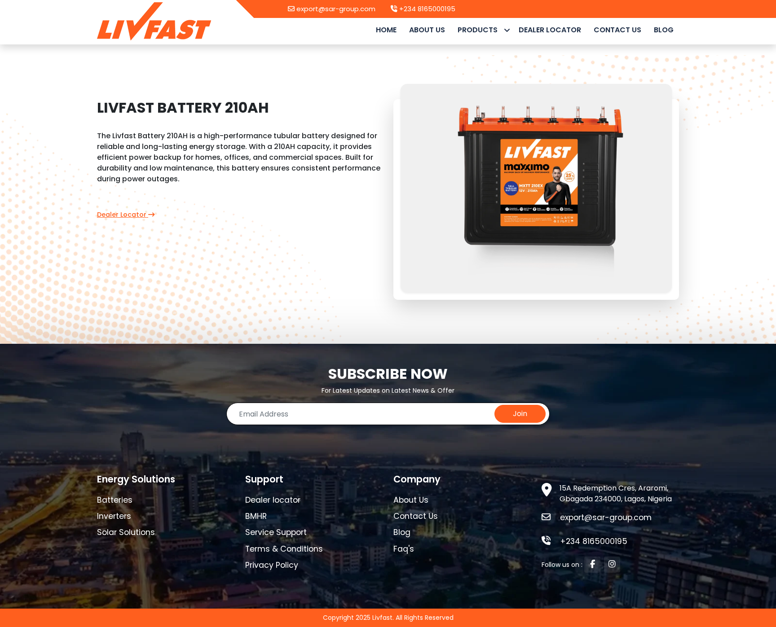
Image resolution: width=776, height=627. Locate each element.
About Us (427, 30)
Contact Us (415, 516)
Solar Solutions (126, 532)
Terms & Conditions (284, 549)
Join (520, 413)
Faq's (403, 549)
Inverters (114, 516)
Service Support (276, 532)
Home (386, 30)
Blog (664, 30)
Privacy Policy (271, 565)
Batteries (114, 500)
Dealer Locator (550, 30)
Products (478, 30)
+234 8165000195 (426, 8)
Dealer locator (272, 500)
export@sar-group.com (335, 8)
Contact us (617, 30)
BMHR (256, 516)
